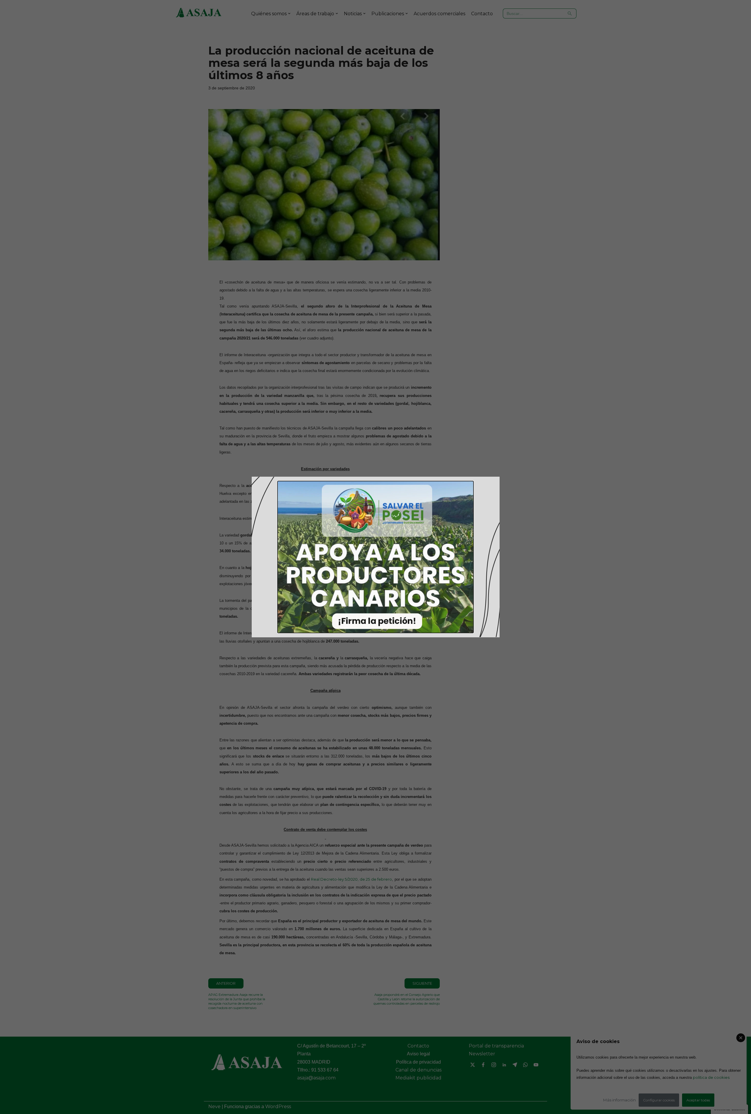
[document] (375, 557)
